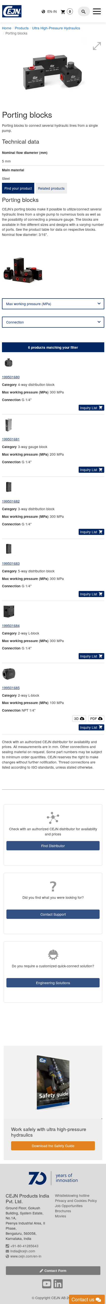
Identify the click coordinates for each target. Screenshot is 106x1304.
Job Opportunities (69, 1205)
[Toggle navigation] (97, 11)
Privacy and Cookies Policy (76, 1200)
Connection (15, 322)
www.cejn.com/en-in (25, 1256)
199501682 (11, 501)
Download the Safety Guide (53, 1145)
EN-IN (51, 11)
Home (6, 27)
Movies (60, 1215)
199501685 (11, 687)
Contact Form (55, 1270)
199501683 (11, 563)
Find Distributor (53, 845)
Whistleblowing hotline (72, 1195)
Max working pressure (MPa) (28, 303)
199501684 (11, 625)
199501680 (11, 376)
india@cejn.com (22, 1250)
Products (22, 27)
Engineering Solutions (53, 982)
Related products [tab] (51, 188)
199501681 (11, 439)
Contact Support (53, 914)
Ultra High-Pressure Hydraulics (56, 27)
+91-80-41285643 (24, 1245)
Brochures (63, 1210)
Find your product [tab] (18, 188)
